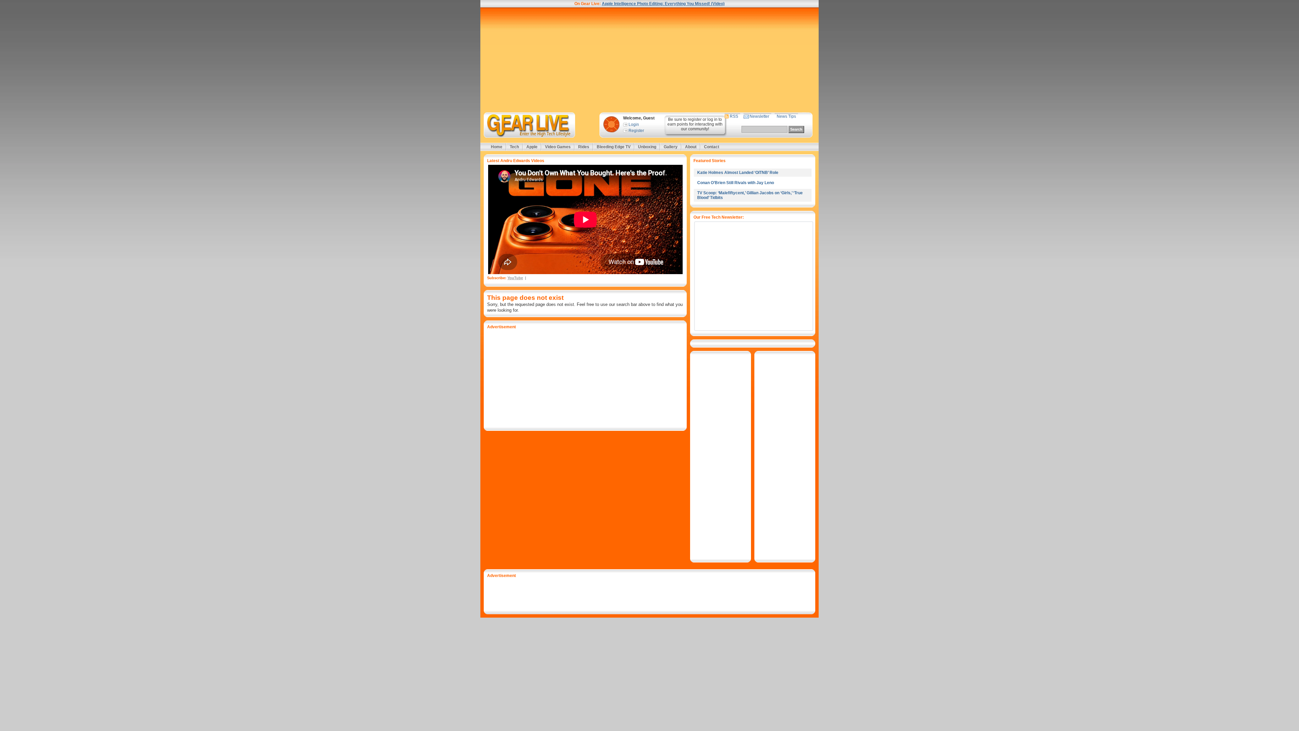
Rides (583, 147)
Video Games (558, 147)
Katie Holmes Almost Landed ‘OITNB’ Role (737, 172)
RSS (734, 116)
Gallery (671, 147)
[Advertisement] (649, 60)
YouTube (515, 278)
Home (496, 147)
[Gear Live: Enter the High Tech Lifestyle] (538, 125)
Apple (532, 147)
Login (634, 124)
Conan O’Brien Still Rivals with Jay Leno (735, 182)
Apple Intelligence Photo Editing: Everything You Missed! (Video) (663, 3)
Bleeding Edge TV (614, 147)
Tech (514, 147)
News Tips (786, 116)
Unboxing (647, 147)
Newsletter (759, 116)
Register (636, 130)
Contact (711, 147)
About (691, 147)
